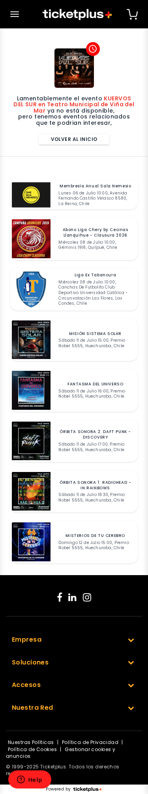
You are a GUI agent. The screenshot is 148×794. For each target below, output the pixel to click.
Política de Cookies (32, 749)
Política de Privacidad (90, 742)
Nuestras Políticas (31, 742)
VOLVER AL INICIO (74, 139)
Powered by (58, 789)
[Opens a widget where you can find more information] (29, 780)
